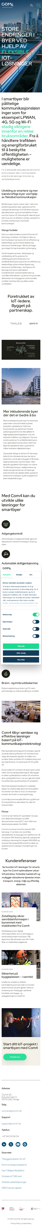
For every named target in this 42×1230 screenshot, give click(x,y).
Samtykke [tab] (7, 575)
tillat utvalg (21, 653)
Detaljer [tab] (19, 575)
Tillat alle (21, 646)
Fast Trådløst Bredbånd (13, 1170)
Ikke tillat (21, 660)
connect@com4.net (12, 1110)
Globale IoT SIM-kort (12, 1176)
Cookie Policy (26, 1223)
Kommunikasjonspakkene (14, 1164)
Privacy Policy (16, 1223)
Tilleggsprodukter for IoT (14, 1158)
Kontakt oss (15, 1057)
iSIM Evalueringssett (12, 1187)
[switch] (36, 622)
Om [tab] (30, 575)
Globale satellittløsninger (14, 1182)
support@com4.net (11, 1123)
